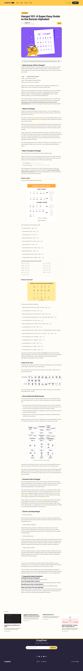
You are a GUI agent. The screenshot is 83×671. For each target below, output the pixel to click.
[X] (37, 656)
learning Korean (45, 98)
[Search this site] (66, 3)
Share (59, 23)
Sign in (69, 2)
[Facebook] (39, 656)
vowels (40, 180)
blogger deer (27, 22)
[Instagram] (46, 656)
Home (17, 2)
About (30, 2)
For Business (43, 661)
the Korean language (42, 499)
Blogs (21, 2)
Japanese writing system (31, 124)
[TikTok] (41, 656)
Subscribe (75, 2)
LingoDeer (7, 2)
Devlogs (26, 2)
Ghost (77, 661)
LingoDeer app (42, 469)
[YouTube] (43, 656)
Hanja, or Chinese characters (38, 117)
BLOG (13, 2)
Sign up (38, 661)
